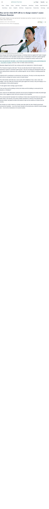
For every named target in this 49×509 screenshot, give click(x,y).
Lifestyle (36, 5)
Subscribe (42, 2)
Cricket (12, 5)
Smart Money (4, 7)
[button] (2, 2)
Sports (10, 7)
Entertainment (24, 5)
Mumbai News (36, 7)
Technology (43, 7)
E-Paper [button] (36, 2)
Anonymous (17, 23)
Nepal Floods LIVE (43, 5)
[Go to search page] (4, 2)
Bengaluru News (28, 7)
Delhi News (21, 7)
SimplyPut (15, 7)
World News (31, 5)
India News (17, 5)
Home (3, 5)
